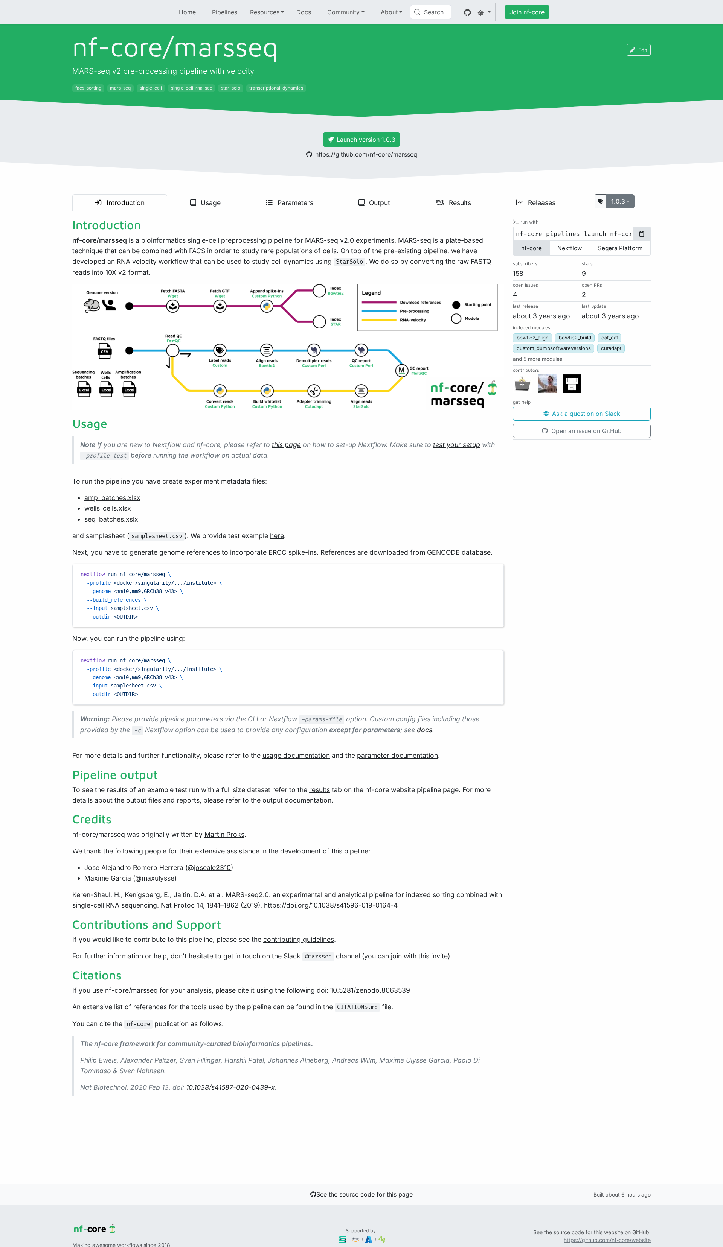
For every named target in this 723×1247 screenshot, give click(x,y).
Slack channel (322, 956)
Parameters (294, 203)
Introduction (125, 203)
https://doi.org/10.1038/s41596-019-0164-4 (331, 905)
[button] (537, 359)
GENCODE (443, 552)
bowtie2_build (575, 338)
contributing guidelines (298, 939)
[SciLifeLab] (382, 1239)
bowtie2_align (533, 338)
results (319, 790)
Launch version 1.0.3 (366, 139)
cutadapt (611, 348)
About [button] (389, 12)
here (277, 536)
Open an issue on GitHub (585, 431)
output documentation (296, 800)
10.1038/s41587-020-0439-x (230, 1087)
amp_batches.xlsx (112, 498)
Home (187, 12)
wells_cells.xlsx (107, 508)
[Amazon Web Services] (355, 1239)
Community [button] (343, 12)
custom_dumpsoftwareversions (554, 348)
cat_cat (609, 338)
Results (459, 203)
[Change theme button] (484, 12)
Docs (303, 12)
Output (378, 203)
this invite (433, 956)
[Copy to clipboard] (494, 573)
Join (527, 12)
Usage (210, 203)
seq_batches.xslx (111, 519)
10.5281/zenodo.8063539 (370, 990)
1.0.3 (618, 201)
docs (424, 730)
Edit (642, 50)
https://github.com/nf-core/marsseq (366, 154)
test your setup (456, 445)
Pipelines (224, 12)
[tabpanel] (581, 234)
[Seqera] (342, 1239)
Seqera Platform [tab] (620, 248)
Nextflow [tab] (569, 248)
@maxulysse (154, 878)
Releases (540, 203)
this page (286, 445)
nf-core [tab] (531, 248)
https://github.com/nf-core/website (607, 1240)
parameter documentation (397, 755)
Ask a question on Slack (585, 414)
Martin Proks (224, 834)
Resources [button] (264, 12)
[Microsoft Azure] (368, 1239)
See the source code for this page (364, 1194)
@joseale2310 (209, 867)
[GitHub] (467, 12)
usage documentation (296, 755)
